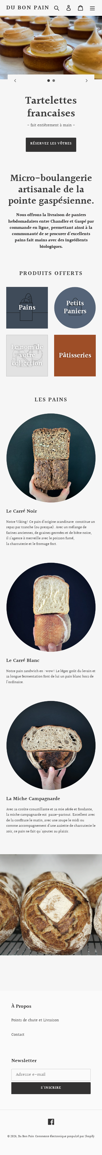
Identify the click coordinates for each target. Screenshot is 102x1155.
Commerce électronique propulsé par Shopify (65, 1136)
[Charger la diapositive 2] (53, 80)
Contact (17, 1035)
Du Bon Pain (27, 7)
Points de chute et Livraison (35, 1020)
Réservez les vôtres (51, 143)
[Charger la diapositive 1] (48, 80)
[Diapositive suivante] (86, 80)
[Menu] (92, 8)
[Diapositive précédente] (15, 80)
